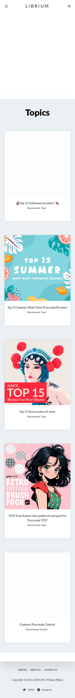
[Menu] (6, 6)
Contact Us (50, 669)
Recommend (33, 208)
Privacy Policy (55, 679)
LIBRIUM (37, 6)
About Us (35, 669)
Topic (43, 208)
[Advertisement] (37, 51)
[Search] (69, 6)
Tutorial (43, 629)
